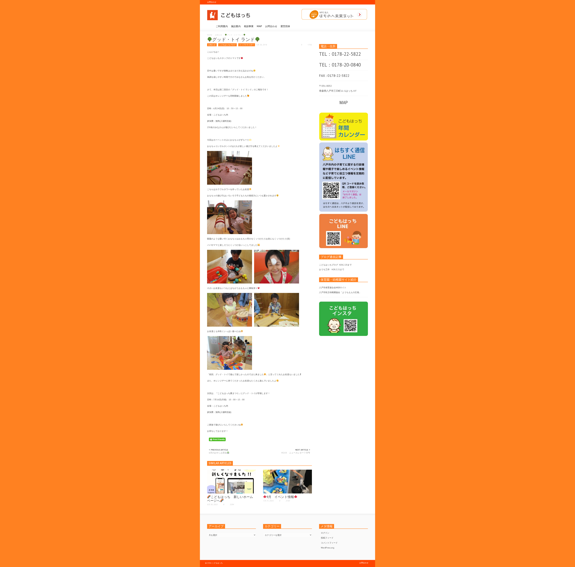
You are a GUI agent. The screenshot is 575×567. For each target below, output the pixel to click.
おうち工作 (324, 269)
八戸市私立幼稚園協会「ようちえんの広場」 (340, 292)
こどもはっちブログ (227, 45)
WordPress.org (327, 547)
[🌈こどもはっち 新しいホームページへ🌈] (231, 481)
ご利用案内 (222, 26)
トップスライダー (246, 45)
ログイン (325, 533)
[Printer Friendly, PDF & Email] (217, 439)
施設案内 (236, 26)
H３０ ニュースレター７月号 (296, 452)
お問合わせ (211, 2)
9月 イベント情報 (280, 497)
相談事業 (249, 26)
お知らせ (218, 35)
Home (209, 35)
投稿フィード (327, 537)
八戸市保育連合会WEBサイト (332, 287)
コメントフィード (329, 542)
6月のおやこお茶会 (218, 452)
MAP (259, 26)
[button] (365, 26)
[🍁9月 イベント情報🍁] (287, 481)
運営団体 (285, 26)
